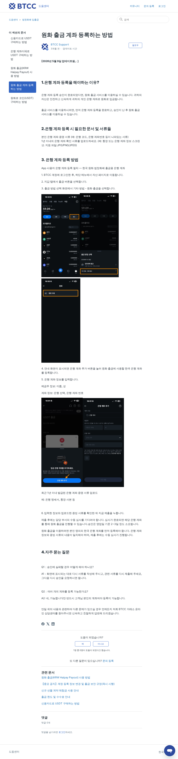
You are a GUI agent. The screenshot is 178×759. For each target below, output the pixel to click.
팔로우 (135, 45)
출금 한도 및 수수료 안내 (55, 696)
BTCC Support (60, 44)
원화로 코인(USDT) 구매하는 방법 (22, 100)
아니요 (101, 643)
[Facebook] (42, 624)
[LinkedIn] (53, 624)
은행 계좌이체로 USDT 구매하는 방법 (21, 55)
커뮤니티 (135, 6)
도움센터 (13, 19)
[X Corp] (48, 624)
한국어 (163, 752)
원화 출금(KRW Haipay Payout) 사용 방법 (21, 71)
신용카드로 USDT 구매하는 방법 (21, 40)
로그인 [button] (162, 6)
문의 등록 (149, 6)
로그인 (62, 732)
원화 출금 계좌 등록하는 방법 (22, 87)
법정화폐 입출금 (30, 19)
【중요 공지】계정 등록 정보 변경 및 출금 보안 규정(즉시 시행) (78, 683)
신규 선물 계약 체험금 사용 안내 (60, 690)
